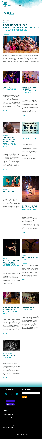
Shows (4, 353)
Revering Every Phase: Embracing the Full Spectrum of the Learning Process (21, 27)
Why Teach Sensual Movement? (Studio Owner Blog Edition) (30, 208)
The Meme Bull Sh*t (29, 138)
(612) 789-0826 (7, 421)
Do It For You (8, 192)
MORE (4, 65)
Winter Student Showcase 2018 (9, 356)
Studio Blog (5, 22)
